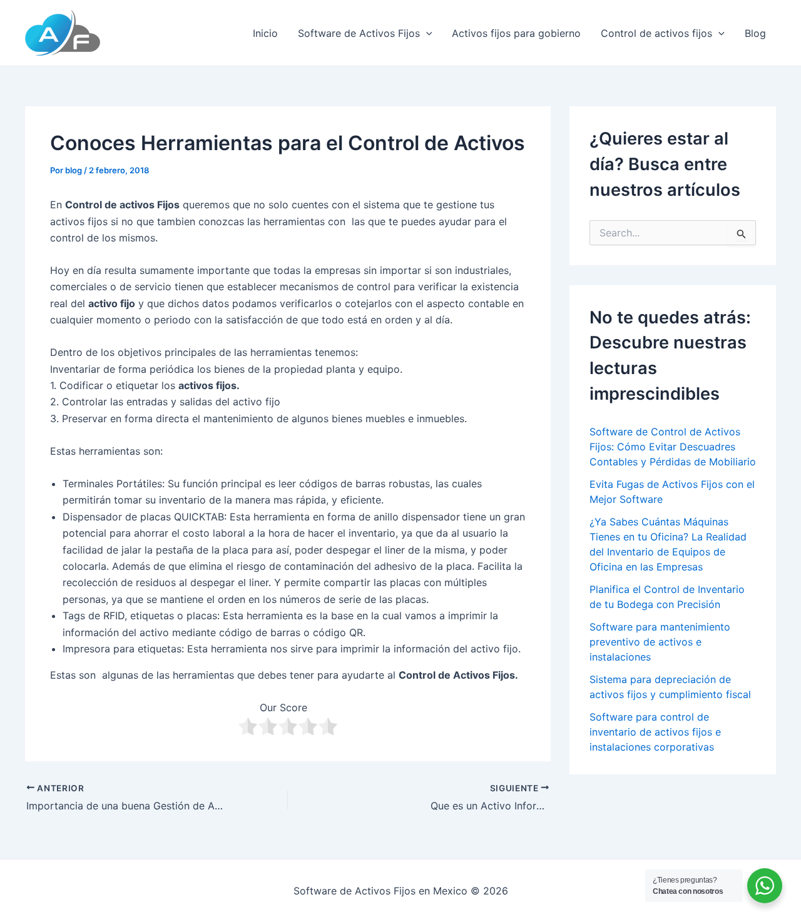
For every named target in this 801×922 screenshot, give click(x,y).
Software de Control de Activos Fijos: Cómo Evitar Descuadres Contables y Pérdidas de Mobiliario (672, 446)
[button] (426, 33)
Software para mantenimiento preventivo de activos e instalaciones (659, 642)
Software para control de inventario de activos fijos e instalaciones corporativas (655, 732)
